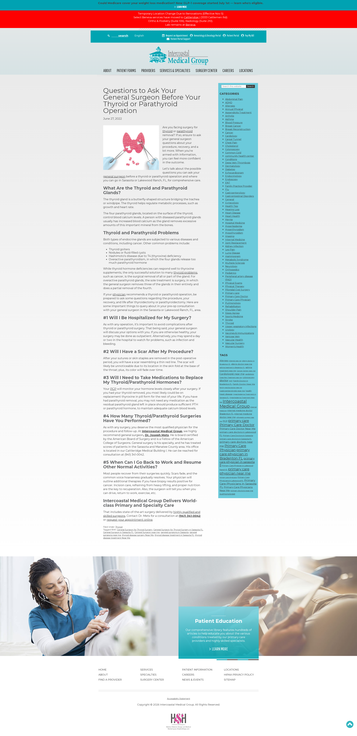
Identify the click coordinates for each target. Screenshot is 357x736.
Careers (228, 70)
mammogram (232, 256)
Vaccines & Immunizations (239, 333)
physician (119, 294)
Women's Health (234, 346)
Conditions (231, 159)
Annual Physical (234, 109)
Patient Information (197, 669)
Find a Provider (110, 679)
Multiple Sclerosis (235, 263)
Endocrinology (233, 176)
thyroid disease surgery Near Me (138, 535)
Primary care (232, 293)
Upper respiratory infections (240, 326)
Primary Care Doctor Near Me (237, 428)
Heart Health (232, 216)
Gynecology (232, 203)
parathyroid (185, 131)
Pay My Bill (249, 35)
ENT (227, 182)
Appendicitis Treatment (238, 112)
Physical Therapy (234, 286)
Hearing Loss (232, 209)
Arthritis (229, 116)
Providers (148, 70)
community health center (239, 156)
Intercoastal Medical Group (235, 404)
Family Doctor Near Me (244, 384)
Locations (246, 70)
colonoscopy (248, 377)
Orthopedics (232, 269)
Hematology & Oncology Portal (207, 35)
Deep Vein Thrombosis (237, 162)
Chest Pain (231, 142)
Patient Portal (233, 35)
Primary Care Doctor (236, 296)
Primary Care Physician (238, 299)
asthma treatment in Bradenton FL (232, 367)
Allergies (230, 106)
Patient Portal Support (180, 38)
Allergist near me (235, 361)
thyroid (167, 131)
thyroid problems (185, 272)
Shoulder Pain (233, 309)
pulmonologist (227, 494)
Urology (229, 330)
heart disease (226, 394)
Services (146, 669)
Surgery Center (206, 70)
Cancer (229, 132)
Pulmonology (233, 303)
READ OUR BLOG (139, 645)
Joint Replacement (236, 243)
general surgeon (114, 176)
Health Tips (231, 206)
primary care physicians (228, 477)
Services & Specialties (175, 70)
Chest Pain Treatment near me (231, 378)
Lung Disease (232, 253)
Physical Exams (233, 283)
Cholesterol (231, 146)
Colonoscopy (232, 149)
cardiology (249, 374)
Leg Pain (230, 249)
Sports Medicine (234, 316)
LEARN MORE (182, 6)
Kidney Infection (234, 246)
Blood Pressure (234, 122)
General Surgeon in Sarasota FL (118, 532)
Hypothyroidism (234, 233)
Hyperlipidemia (233, 226)
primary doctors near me (242, 491)
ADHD (228, 102)
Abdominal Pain (234, 99)
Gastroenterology (235, 192)
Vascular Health (234, 340)
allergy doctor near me (241, 364)
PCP (113, 388)
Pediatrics (230, 273)
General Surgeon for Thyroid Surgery (134, 529)
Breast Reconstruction (237, 129)
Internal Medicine (235, 239)
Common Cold (233, 152)
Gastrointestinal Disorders (239, 196)
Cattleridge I (192, 17)
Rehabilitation (233, 306)
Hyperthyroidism (234, 229)
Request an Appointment (177, 35)
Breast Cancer (233, 126)
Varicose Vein (232, 336)
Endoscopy (231, 179)
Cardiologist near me (232, 374)
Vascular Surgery (234, 343)
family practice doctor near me (231, 388)
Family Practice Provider (238, 186)
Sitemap (230, 679)
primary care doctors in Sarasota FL (236, 439)
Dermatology (232, 166)
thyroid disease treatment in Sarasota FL (174, 535)
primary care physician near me (235, 471)
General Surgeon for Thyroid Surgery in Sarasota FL (178, 529)
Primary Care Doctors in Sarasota (238, 435)
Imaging (229, 236)
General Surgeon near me (147, 532)
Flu (227, 189)
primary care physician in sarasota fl (237, 462)
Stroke (229, 319)
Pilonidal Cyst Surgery (237, 289)
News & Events (193, 679)
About (107, 70)
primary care (238, 421)
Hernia (229, 219)
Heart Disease (232, 213)
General (229, 199)
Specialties (148, 674)
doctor (224, 380)
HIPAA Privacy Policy (239, 674)
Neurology (231, 266)
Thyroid (118, 527)
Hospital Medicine (235, 223)
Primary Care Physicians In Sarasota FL (238, 484)
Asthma (229, 119)
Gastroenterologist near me (232, 391)
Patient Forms (126, 70)
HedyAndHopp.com (183, 729)
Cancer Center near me (246, 371)
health (249, 391)
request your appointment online (130, 519)
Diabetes (230, 169)
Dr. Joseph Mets (157, 435)
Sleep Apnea (232, 313)
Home (102, 669)
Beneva (190, 24)
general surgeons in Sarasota (175, 532)
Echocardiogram (234, 172)
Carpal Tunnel (233, 139)
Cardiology (231, 136)
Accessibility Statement (178, 698)
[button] (349, 724)
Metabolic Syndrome (237, 259)
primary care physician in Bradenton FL (235, 454)
